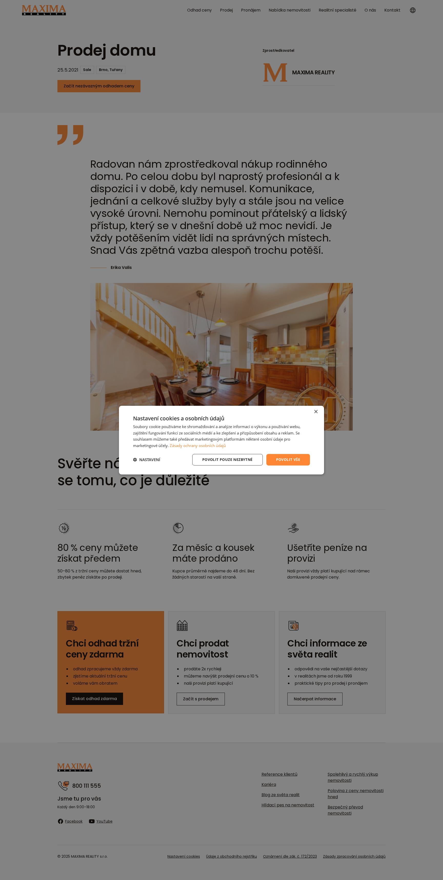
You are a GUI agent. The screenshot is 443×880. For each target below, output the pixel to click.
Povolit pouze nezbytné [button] (227, 459)
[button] (146, 459)
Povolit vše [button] (288, 459)
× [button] (316, 411)
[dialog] (221, 440)
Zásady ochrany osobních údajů (198, 445)
